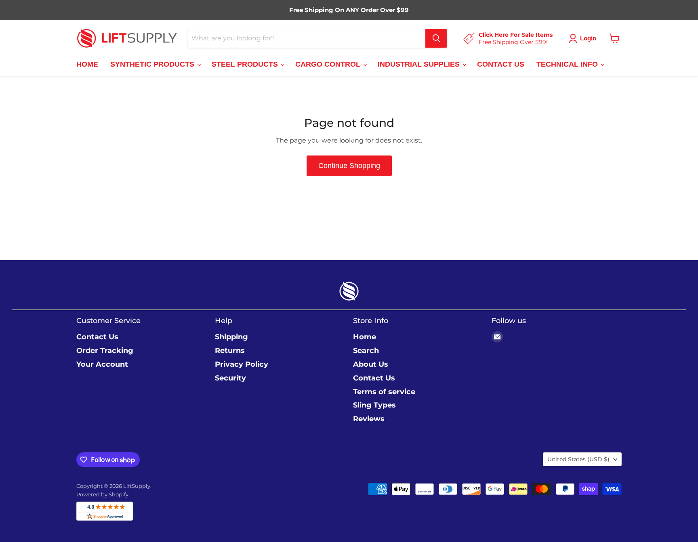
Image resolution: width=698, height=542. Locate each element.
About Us (370, 364)
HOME (87, 64)
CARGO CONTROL (328, 64)
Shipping (231, 336)
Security (230, 378)
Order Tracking (104, 350)
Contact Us (97, 336)
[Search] (436, 38)
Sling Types (374, 405)
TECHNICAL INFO (568, 64)
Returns (230, 350)
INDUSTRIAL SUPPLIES (420, 64)
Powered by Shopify (102, 494)
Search (366, 350)
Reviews (369, 418)
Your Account (102, 364)
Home (364, 336)
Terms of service (384, 391)
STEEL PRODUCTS (246, 64)
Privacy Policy (241, 364)
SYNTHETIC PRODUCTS (153, 64)
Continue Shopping (349, 166)
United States (578, 459)
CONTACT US (500, 64)
